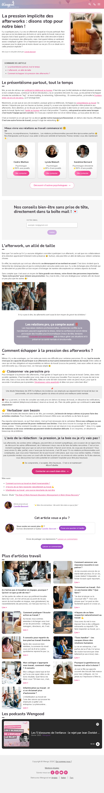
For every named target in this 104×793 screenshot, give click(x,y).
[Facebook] (52, 772)
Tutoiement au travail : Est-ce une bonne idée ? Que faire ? (87, 590)
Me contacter (21, 173)
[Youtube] (61, 772)
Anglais (54, 778)
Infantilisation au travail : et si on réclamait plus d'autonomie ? (36, 691)
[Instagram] (57, 772)
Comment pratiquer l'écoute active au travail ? (36, 614)
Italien (63, 778)
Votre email (32, 220)
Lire (3, 607)
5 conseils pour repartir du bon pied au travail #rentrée (36, 639)
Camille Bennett (30, 52)
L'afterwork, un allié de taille (19, 70)
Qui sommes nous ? (64, 761)
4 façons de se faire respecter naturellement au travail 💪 (30, 487)
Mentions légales (52, 768)
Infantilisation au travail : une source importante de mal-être (30, 490)
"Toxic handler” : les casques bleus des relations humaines (84, 640)
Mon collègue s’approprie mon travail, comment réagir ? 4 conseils (36, 665)
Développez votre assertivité (46, 382)
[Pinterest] (66, 772)
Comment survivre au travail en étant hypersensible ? (28, 483)
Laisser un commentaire (52, 546)
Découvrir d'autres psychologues (50, 185)
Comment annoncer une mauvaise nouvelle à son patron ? (86, 565)
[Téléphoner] (94, 4)
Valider (52, 232)
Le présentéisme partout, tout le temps (24, 67)
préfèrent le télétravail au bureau (38, 90)
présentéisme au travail (86, 103)
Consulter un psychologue (41, 336)
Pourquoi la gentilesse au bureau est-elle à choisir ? (87, 664)
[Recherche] (90, 4)
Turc (71, 778)
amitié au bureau (32, 110)
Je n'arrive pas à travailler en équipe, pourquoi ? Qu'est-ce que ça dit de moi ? (25, 591)
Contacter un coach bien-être (50, 471)
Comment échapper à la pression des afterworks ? (29, 73)
